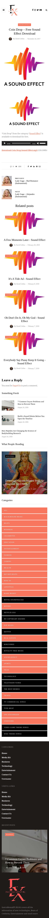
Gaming (7, 561)
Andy (10, 868)
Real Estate (10, 638)
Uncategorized (11, 714)
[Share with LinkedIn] (33, 166)
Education (9, 542)
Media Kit (6, 757)
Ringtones (10, 456)
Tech (6, 670)
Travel (7, 695)
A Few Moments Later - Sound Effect (24, 239)
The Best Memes (12, 689)
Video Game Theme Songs (16, 727)
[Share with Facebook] (28, 166)
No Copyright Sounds (14, 619)
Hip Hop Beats (10, 574)
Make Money (10, 593)
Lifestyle (9, 587)
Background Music (13, 517)
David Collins (19, 39)
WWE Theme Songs (13, 734)
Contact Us (7, 774)
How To (7, 580)
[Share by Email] (39, 166)
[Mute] (38, 143)
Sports (7, 663)
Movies (7, 606)
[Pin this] (36, 166)
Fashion (8, 555)
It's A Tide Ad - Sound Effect (24, 278)
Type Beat (9, 708)
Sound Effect (24, 24)
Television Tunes (12, 683)
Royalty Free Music (14, 651)
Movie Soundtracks (14, 600)
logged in (17, 385)
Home (4, 753)
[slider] (43, 143)
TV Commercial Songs (15, 702)
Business (8, 529)
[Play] (5, 143)
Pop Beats (9, 625)
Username (9, 721)
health (7, 568)
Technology (10, 676)
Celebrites (9, 536)
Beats (7, 523)
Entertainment (11, 549)
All (6, 510)
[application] (24, 143)
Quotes (7, 632)
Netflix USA (10, 612)
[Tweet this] (31, 166)
